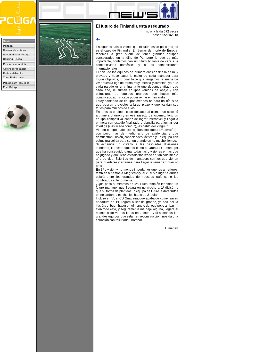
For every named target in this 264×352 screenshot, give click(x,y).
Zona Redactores (13, 77)
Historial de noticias (14, 50)
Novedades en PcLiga (16, 54)
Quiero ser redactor (14, 68)
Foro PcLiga (10, 87)
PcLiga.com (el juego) (16, 82)
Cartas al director (13, 73)
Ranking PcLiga (12, 58)
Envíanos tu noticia (14, 64)
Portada (8, 45)
